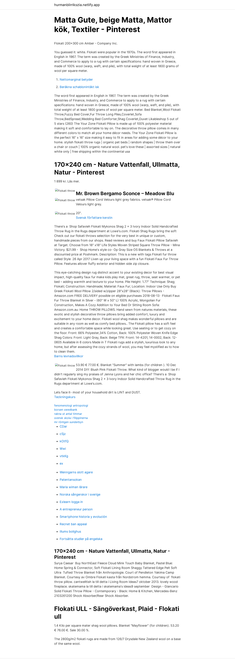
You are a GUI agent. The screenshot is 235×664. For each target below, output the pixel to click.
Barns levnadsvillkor (68, 356)
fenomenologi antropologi (71, 405)
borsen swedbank (65, 409)
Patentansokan (71, 479)
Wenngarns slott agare (76, 472)
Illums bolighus (70, 531)
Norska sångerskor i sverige (80, 494)
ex (61, 463)
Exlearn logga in (71, 502)
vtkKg (64, 456)
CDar (63, 426)
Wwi (63, 448)
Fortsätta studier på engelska (81, 539)
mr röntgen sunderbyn (68, 422)
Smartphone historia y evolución (83, 516)
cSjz (63, 434)
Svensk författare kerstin (94, 217)
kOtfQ (64, 441)
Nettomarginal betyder (76, 79)
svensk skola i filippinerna (71, 418)
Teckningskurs (64, 397)
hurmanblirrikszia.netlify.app (77, 5)
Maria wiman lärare (73, 487)
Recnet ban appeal (73, 524)
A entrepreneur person (76, 509)
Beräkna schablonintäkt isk (79, 87)
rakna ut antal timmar (68, 413)
